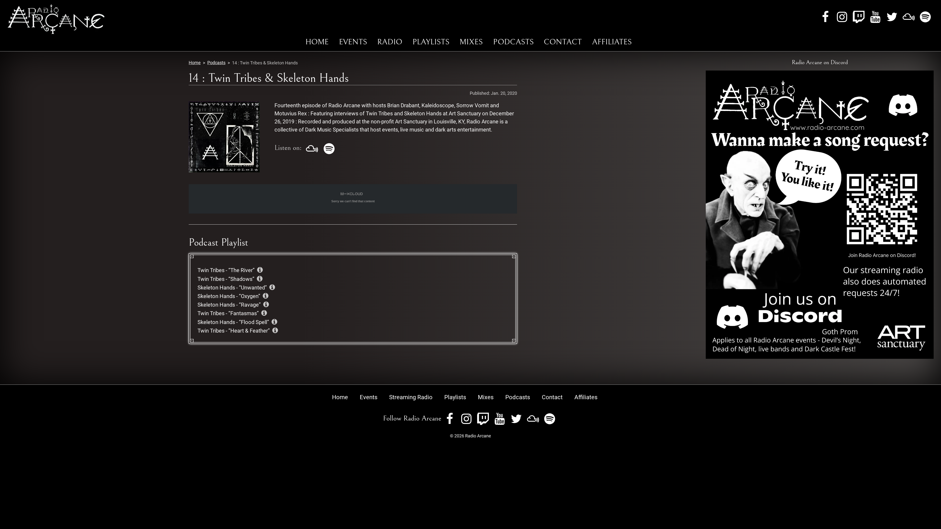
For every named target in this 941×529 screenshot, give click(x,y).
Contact (563, 42)
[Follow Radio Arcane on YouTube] (875, 16)
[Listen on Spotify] (329, 148)
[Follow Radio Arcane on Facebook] (825, 16)
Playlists (430, 42)
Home (317, 42)
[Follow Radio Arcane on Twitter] (892, 16)
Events (353, 42)
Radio (389, 42)
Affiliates (612, 42)
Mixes (471, 42)
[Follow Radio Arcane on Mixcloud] (909, 16)
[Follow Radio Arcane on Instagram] (842, 16)
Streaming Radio (411, 397)
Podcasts (513, 42)
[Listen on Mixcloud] (312, 148)
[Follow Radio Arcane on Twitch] (859, 16)
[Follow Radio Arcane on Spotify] (925, 16)
